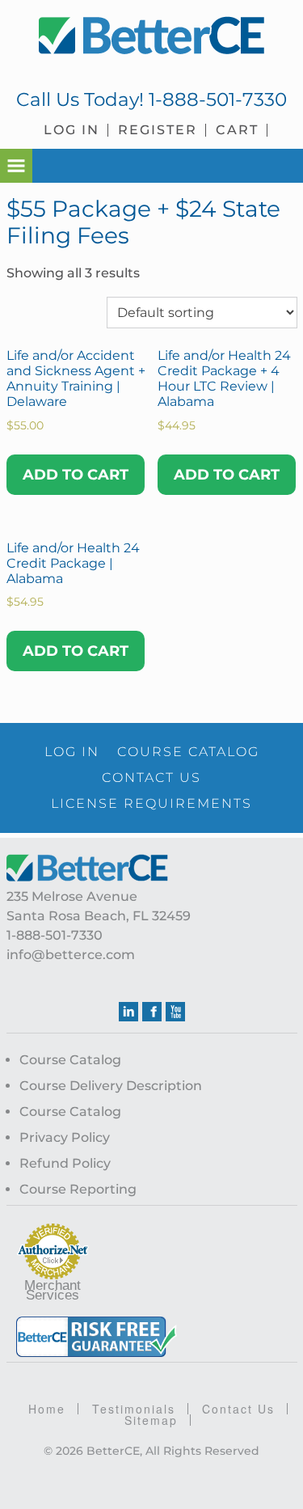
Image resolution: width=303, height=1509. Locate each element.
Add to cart (75, 475)
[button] (16, 166)
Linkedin (128, 1011)
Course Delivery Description (110, 1085)
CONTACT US (151, 777)
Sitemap (151, 1420)
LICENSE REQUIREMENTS (151, 803)
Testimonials (133, 1408)
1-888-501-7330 (218, 99)
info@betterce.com (70, 954)
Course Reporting (78, 1189)
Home (46, 1408)
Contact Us (238, 1408)
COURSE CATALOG (188, 751)
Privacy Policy (64, 1137)
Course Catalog (70, 1059)
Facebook (152, 1011)
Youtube (175, 1011)
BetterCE (151, 36)
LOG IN (71, 751)
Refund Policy (65, 1163)
